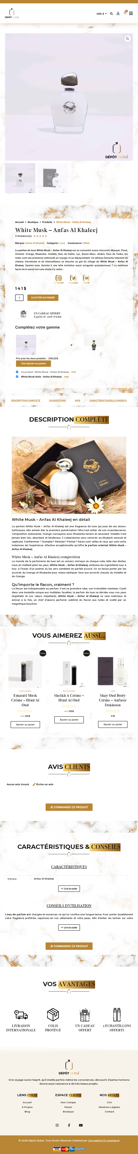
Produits (47, 222)
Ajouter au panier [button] (25, 724)
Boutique (33, 222)
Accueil (19, 222)
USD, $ (100, 13)
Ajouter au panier (43, 297)
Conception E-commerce (103, 1140)
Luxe (62, 243)
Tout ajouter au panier (33, 363)
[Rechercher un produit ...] (111, 13)
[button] (131, 13)
